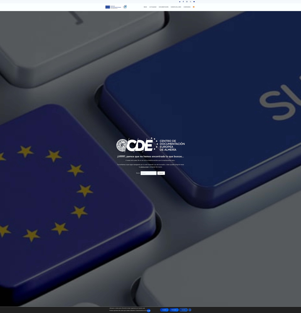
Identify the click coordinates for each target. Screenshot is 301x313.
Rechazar (174, 310)
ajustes (148, 310)
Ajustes (183, 310)
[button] (161, 173)
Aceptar (164, 310)
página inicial (144, 167)
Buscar (138, 173)
